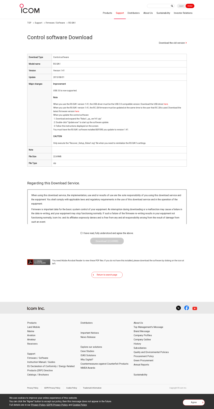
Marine (30, 331)
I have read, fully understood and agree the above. (108, 233)
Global (190, 6)
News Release (88, 337)
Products (107, 13)
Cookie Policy (71, 388)
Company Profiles (143, 335)
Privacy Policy (32, 388)
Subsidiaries (140, 348)
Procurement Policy (144, 356)
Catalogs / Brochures (38, 374)
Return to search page (107, 275)
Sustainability (163, 13)
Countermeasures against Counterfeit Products (104, 363)
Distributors (134, 13)
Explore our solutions (91, 347)
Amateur (31, 339)
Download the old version (172, 43)
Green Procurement (143, 360)
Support (120, 13)
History (137, 343)
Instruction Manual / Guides (41, 362)
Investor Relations (183, 13)
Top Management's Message (148, 327)
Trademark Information (92, 388)
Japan (181, 6)
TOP (29, 23)
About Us (148, 13)
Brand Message (142, 331)
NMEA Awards (88, 367)
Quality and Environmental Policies (151, 352)
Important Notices (90, 332)
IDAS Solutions (88, 355)
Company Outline (142, 339)
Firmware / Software (55, 23)
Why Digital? (87, 359)
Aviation (31, 335)
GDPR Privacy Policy (52, 388)
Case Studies (87, 351)
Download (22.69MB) (107, 241)
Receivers (32, 343)
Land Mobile (33, 327)
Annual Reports (141, 364)
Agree (194, 402)
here (166, 104)
